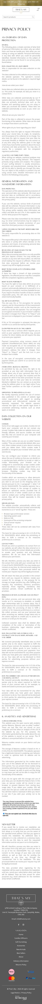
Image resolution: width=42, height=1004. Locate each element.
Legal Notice (15, 993)
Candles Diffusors (21, 938)
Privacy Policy (26, 993)
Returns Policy (21, 965)
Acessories (21, 946)
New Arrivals (21, 949)
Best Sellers (21, 953)
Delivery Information (21, 961)
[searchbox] (19, 17)
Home (21, 934)
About (21, 957)
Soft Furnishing (21, 942)
